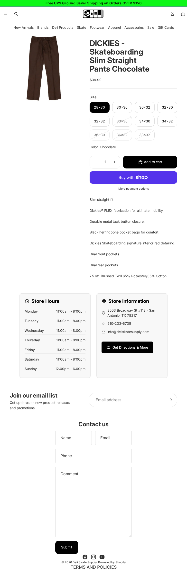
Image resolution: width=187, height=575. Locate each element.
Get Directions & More (130, 347)
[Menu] (5, 13)
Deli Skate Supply (85, 562)
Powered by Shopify (112, 562)
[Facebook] (85, 557)
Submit (66, 547)
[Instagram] (93, 557)
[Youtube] (102, 557)
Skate (81, 27)
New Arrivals (23, 27)
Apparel (114, 27)
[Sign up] (170, 400)
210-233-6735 (119, 323)
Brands (42, 27)
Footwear (97, 27)
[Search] (16, 14)
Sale (150, 27)
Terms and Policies (94, 567)
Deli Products (62, 27)
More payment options (133, 188)
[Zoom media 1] (44, 68)
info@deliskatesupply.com (128, 332)
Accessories (134, 27)
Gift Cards (166, 27)
